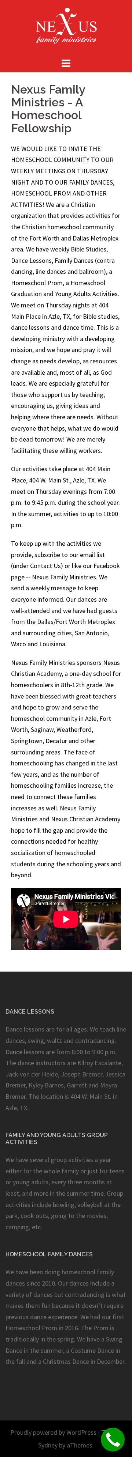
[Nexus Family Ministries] (66, 27)
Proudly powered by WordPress (53, 1432)
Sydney (48, 1445)
